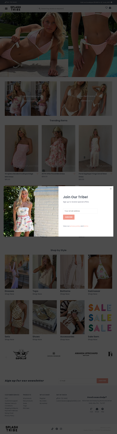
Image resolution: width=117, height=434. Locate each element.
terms (86, 226)
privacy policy (75, 226)
